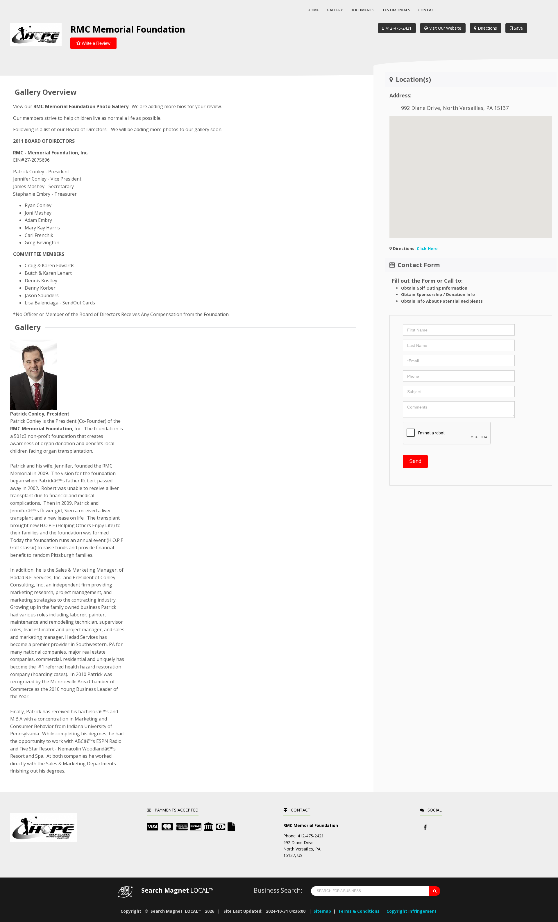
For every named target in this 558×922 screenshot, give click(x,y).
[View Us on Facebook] (425, 827)
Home (313, 10)
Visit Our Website (445, 28)
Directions (487, 28)
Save (518, 28)
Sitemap (322, 911)
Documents (362, 10)
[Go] (434, 891)
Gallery (335, 10)
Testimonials (396, 10)
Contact (427, 10)
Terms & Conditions (359, 911)
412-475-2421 (398, 28)
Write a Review (95, 43)
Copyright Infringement (412, 911)
